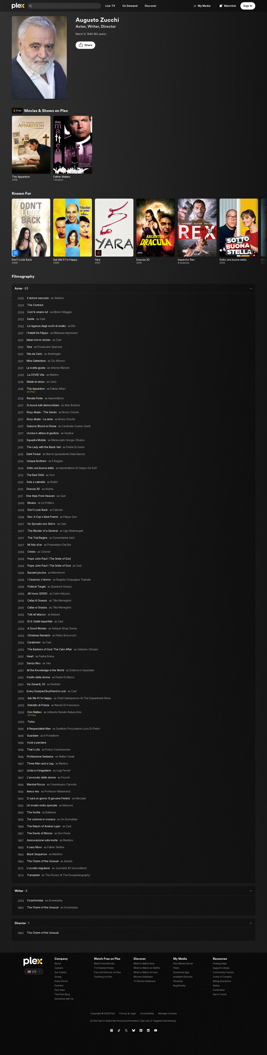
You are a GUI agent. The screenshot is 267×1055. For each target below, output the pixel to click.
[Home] (18, 6)
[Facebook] (141, 1030)
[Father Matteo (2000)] (72, 148)
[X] (126, 1030)
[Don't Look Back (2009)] (31, 231)
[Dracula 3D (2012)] (155, 231)
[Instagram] (111, 1030)
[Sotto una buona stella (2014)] (238, 231)
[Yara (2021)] (114, 231)
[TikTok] (119, 1030)
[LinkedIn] (148, 1030)
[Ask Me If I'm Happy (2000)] (72, 231)
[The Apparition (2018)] (31, 148)
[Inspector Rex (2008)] (197, 231)
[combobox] (67, 6)
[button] (85, 45)
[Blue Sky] (133, 1030)
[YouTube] (155, 1030)
